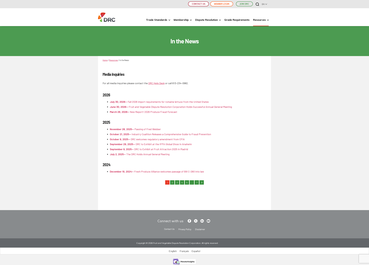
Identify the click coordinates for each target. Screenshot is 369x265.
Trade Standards (156, 19)
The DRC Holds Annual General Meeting (140, 154)
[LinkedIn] (202, 221)
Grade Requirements (237, 19)
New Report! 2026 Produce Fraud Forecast (143, 111)
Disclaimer (200, 229)
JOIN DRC (244, 4)
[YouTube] (208, 221)
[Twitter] (195, 221)
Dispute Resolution (206, 19)
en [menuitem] (263, 4)
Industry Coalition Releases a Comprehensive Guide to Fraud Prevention (160, 134)
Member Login (221, 4)
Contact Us (198, 4)
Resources (259, 19)
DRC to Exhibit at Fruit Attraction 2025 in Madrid (149, 149)
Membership (181, 19)
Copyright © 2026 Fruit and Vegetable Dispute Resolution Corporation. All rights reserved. (177, 243)
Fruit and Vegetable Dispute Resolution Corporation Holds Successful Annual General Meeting (171, 106)
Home (105, 60)
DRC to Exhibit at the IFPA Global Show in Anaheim (151, 144)
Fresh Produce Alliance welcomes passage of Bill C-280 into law (157, 171)
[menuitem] (264, 4)
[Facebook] (189, 221)
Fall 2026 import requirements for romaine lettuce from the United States (159, 101)
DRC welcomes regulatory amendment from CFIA (147, 139)
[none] (264, 4)
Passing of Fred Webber (135, 129)
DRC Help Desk (156, 83)
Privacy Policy (184, 229)
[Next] (201, 182)
